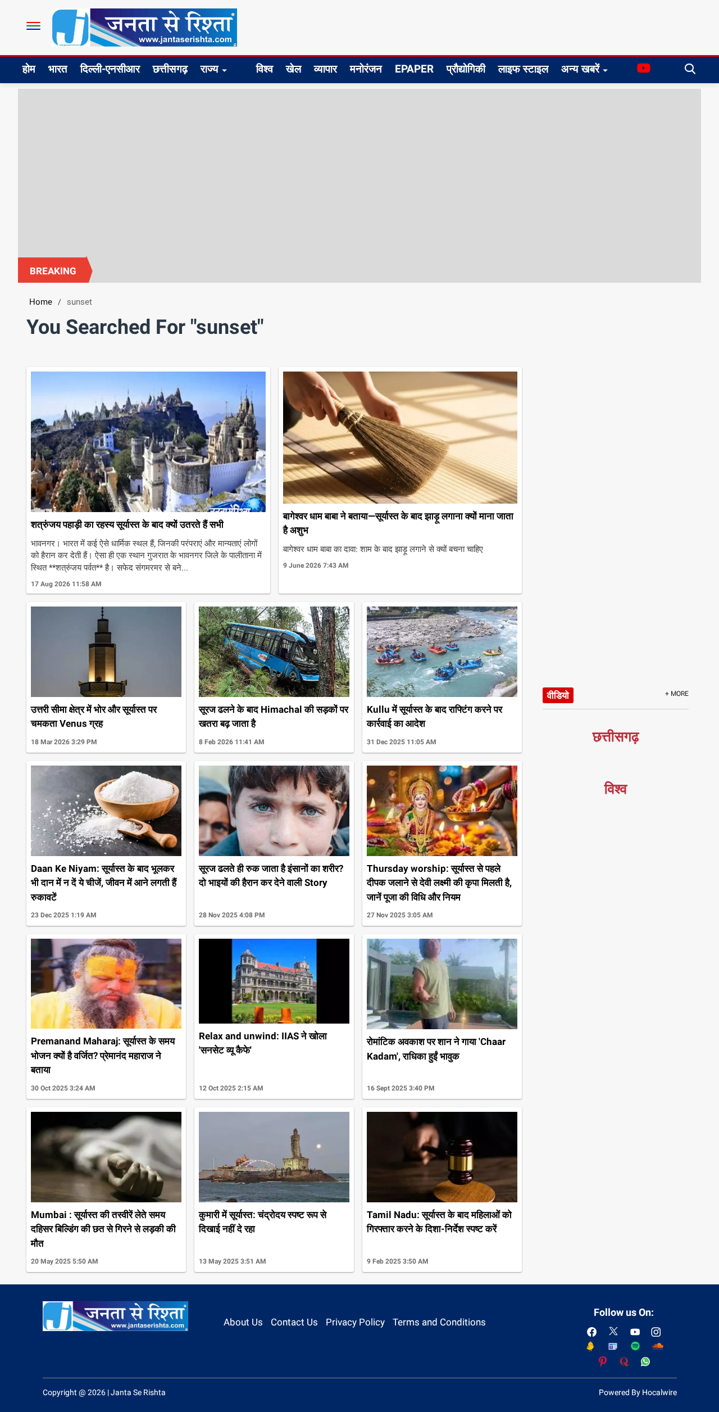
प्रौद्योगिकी (466, 68)
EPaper (414, 68)
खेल (293, 68)
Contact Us (294, 1322)
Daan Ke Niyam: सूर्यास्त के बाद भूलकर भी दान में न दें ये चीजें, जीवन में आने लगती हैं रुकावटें (103, 883)
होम (28, 68)
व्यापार (325, 68)
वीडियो (558, 695)
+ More (677, 694)
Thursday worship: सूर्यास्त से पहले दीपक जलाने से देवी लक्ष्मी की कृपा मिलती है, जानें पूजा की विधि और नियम (439, 883)
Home (40, 302)
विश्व (264, 68)
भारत (57, 68)
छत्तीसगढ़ (170, 68)
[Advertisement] (359, 173)
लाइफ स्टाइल (523, 68)
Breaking (53, 271)
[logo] (144, 26)
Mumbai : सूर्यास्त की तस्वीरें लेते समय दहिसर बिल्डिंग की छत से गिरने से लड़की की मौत (103, 1229)
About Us (243, 1322)
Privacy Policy (355, 1322)
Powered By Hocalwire (638, 1392)
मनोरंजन (366, 68)
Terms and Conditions (439, 1322)
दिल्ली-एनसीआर (110, 68)
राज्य (210, 68)
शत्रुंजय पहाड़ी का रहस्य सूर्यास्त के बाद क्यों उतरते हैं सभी (127, 524)
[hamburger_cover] (33, 26)
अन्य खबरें (580, 68)
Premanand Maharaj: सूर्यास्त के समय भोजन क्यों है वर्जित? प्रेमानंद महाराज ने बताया (103, 1055)
